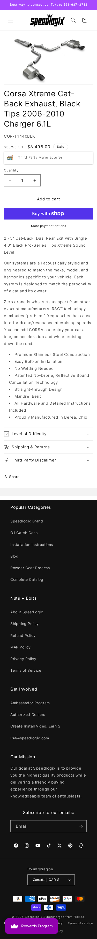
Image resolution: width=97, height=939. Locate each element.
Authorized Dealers (27, 714)
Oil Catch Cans (24, 532)
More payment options (48, 226)
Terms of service (80, 923)
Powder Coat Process (30, 568)
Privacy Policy (23, 658)
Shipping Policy (24, 623)
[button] (10, 20)
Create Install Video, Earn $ (35, 726)
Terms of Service (25, 670)
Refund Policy (23, 635)
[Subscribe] (80, 826)
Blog (14, 556)
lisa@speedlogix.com (29, 738)
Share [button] (14, 476)
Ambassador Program (30, 703)
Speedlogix (33, 917)
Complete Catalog (26, 579)
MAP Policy (20, 647)
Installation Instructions (31, 544)
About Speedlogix (26, 612)
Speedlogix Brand (26, 521)
